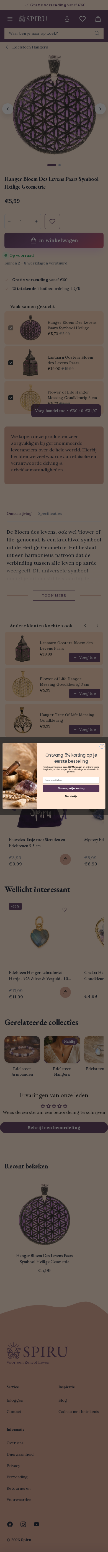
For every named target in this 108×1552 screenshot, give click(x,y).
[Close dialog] (102, 746)
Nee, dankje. (71, 796)
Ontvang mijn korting (71, 788)
